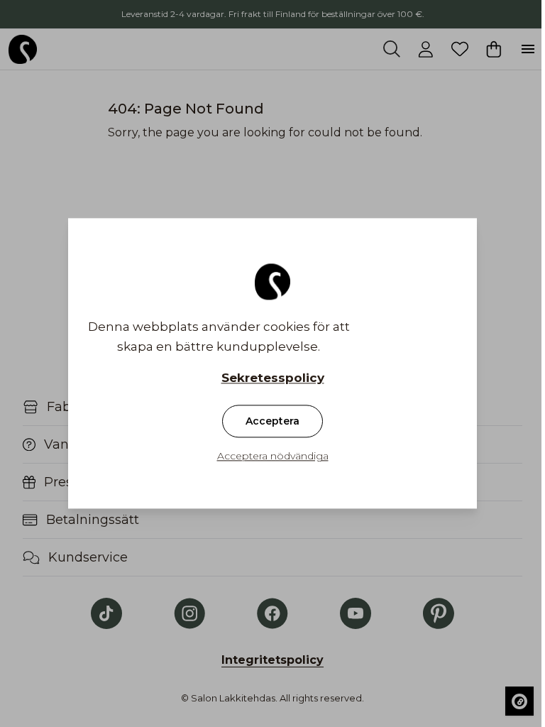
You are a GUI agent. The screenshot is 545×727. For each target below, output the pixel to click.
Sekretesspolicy (272, 378)
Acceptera (272, 421)
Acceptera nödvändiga (273, 456)
